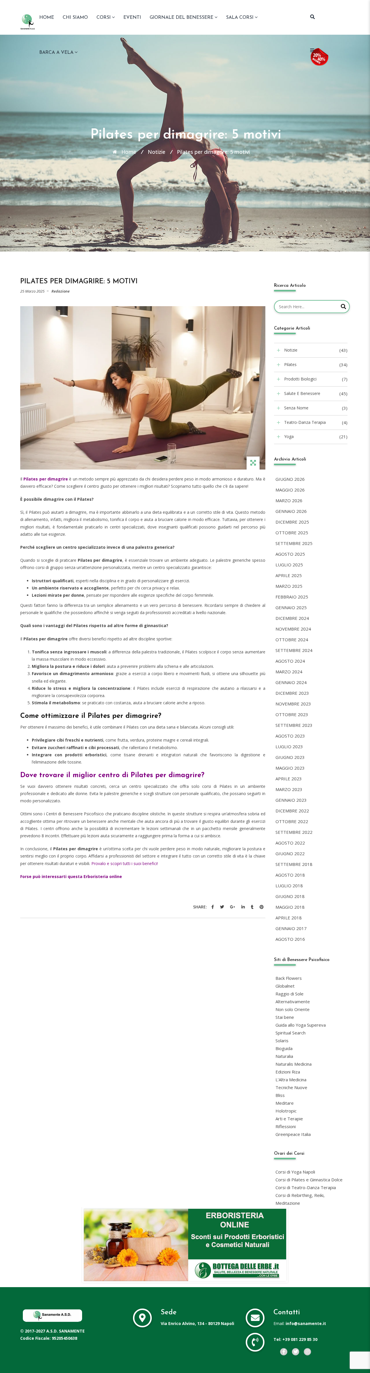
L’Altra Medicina (290, 1079)
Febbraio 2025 (291, 597)
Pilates (290, 364)
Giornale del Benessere (181, 17)
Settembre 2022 (293, 832)
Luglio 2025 (289, 565)
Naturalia (284, 1056)
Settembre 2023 (293, 725)
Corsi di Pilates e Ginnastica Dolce (309, 1179)
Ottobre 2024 (291, 639)
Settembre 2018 (293, 864)
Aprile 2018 (288, 918)
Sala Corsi (240, 17)
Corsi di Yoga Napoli (295, 1172)
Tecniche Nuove (291, 1087)
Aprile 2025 (288, 575)
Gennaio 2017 (291, 928)
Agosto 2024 (290, 661)
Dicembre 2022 (292, 811)
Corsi (104, 17)
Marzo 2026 (288, 500)
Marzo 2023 (288, 789)
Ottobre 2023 (291, 714)
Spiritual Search (290, 1033)
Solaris (281, 1040)
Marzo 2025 (288, 586)
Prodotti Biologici (300, 379)
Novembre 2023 (293, 704)
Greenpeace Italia (293, 1134)
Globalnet (285, 986)
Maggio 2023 (290, 768)
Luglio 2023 (289, 746)
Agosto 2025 (290, 554)
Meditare (284, 1103)
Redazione (60, 291)
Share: (200, 907)
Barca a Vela (56, 52)
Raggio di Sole (289, 994)
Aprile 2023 (288, 778)
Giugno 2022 (290, 853)
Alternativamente (292, 1001)
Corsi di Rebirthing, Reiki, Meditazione (300, 1199)
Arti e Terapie (289, 1118)
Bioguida (284, 1048)
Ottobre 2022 (291, 821)
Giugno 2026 (290, 479)
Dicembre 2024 (292, 618)
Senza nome (296, 408)
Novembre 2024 (293, 629)
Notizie (156, 151)
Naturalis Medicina (293, 1064)
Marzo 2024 (288, 672)
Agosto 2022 (290, 843)
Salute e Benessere (302, 393)
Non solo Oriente (292, 1009)
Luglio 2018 (289, 885)
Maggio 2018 (290, 907)
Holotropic (286, 1111)
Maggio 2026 (290, 490)
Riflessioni (285, 1126)
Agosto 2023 (290, 736)
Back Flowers (288, 978)
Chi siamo (75, 17)
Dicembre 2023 (292, 693)
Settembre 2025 (293, 543)
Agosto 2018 (290, 875)
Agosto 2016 (290, 939)
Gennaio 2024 (291, 682)
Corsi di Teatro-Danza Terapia (305, 1187)
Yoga (289, 436)
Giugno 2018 (290, 896)
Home (128, 151)
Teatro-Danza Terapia (305, 422)
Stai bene (284, 1017)
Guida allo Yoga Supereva (300, 1025)
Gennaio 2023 (291, 800)
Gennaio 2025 (291, 607)
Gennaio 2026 (291, 511)
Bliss (280, 1095)
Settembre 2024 (293, 650)
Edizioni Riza (287, 1072)
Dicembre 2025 (292, 522)
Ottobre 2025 (291, 532)
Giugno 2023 (290, 757)
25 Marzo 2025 (32, 291)
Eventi (132, 17)
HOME (46, 17)
